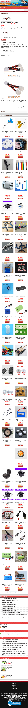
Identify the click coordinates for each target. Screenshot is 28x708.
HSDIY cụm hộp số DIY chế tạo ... (20, 152)
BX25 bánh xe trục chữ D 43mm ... (7, 441)
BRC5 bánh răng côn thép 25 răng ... (7, 503)
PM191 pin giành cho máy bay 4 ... (20, 297)
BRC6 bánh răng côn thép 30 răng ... (20, 482)
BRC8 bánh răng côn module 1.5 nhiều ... (7, 214)
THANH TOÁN (14, 688)
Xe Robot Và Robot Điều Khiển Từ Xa (8, 606)
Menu (3, 7)
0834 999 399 (14, 634)
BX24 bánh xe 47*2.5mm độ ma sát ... (20, 441)
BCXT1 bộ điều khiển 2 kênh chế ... (20, 358)
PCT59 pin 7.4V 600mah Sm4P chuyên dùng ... (20, 420)
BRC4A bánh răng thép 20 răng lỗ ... (20, 503)
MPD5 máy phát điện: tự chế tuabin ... (20, 132)
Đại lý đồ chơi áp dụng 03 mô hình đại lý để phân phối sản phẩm (13, 651)
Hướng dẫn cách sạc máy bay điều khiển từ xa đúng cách (12, 647)
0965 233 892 (12, 633)
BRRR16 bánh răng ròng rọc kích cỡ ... (7, 152)
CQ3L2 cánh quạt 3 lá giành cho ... (7, 235)
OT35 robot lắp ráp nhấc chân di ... (9, 673)
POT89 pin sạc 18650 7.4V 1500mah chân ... (7, 585)
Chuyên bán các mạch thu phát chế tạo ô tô (10, 649)
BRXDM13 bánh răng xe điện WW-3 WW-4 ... (7, 400)
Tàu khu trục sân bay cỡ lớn (7, 602)
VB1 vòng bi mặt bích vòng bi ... (7, 255)
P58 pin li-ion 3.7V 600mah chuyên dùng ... (20, 317)
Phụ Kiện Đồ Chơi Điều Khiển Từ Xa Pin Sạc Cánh (11, 612)
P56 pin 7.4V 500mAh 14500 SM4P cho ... (7, 564)
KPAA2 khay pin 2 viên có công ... (20, 585)
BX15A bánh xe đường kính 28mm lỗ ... (20, 461)
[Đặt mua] (3, 40)
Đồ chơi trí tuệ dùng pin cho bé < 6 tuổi (9, 610)
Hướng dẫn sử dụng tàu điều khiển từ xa (9, 641)
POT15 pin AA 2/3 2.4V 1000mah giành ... (7, 276)
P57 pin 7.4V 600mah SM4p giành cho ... (7, 317)
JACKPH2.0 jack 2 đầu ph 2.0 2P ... (20, 173)
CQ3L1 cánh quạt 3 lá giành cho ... (20, 255)
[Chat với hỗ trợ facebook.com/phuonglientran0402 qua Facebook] (17, 634)
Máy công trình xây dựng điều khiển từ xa (9, 604)
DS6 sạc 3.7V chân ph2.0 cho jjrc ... (7, 173)
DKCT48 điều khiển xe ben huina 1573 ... (20, 400)
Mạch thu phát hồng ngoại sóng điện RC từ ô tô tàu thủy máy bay (13, 617)
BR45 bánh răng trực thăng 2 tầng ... (20, 276)
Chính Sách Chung (14, 686)
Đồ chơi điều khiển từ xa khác (7, 608)
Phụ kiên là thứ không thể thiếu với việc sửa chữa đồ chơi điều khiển (14, 643)
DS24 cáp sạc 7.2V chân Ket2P (20, 544)
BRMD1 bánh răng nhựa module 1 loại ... (20, 338)
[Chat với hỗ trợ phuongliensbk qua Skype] (0, 633)
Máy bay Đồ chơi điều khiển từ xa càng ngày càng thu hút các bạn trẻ (14, 645)
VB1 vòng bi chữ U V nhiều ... (20, 235)
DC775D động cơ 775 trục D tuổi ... (7, 194)
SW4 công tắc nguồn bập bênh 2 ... (7, 379)
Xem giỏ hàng (4, 626)
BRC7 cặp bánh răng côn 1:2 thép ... (7, 482)
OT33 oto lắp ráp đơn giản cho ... (9, 665)
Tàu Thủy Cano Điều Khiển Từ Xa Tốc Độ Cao (10, 600)
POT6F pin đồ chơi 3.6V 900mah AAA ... (20, 564)
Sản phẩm (14, 685)
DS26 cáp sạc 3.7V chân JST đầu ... (20, 523)
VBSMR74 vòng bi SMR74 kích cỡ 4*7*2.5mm (20, 214)
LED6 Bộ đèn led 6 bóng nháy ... (7, 523)
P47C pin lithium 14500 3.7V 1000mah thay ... (20, 194)
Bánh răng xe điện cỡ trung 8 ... (20, 379)
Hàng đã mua (4, 627)
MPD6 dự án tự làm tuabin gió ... (7, 132)
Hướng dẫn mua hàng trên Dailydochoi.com (10, 639)
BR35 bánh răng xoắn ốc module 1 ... (7, 338)
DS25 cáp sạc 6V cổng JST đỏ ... (7, 544)
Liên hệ (14, 690)
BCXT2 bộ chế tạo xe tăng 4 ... (7, 358)
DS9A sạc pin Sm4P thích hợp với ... (7, 420)
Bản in (25, 107)
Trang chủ (14, 683)
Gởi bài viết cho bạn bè (16, 107)
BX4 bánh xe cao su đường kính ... (7, 297)
